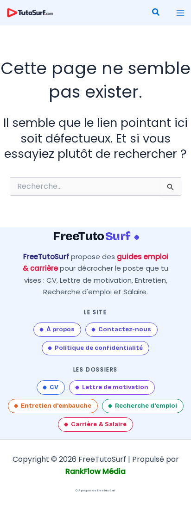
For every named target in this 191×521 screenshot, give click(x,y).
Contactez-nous (124, 329)
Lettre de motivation (115, 387)
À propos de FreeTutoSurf (96, 490)
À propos (60, 329)
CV (54, 387)
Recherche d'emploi (146, 405)
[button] (156, 12)
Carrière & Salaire (99, 424)
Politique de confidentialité (99, 348)
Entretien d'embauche (56, 405)
